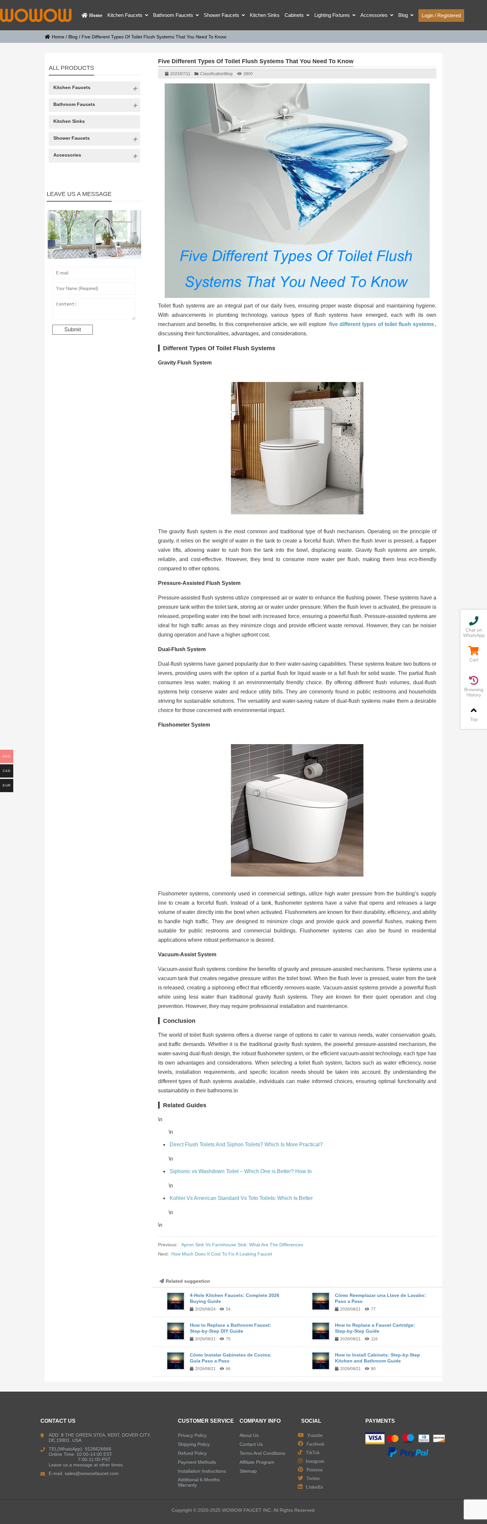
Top (474, 719)
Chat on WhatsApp (474, 632)
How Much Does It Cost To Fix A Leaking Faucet (221, 1254)
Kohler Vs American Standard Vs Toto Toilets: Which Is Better (241, 1198)
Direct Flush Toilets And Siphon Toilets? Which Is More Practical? (246, 1144)
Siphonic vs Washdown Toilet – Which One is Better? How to (241, 1171)
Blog (73, 36)
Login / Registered (441, 15)
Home (58, 36)
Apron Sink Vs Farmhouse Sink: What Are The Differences (242, 1244)
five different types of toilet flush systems (381, 324)
